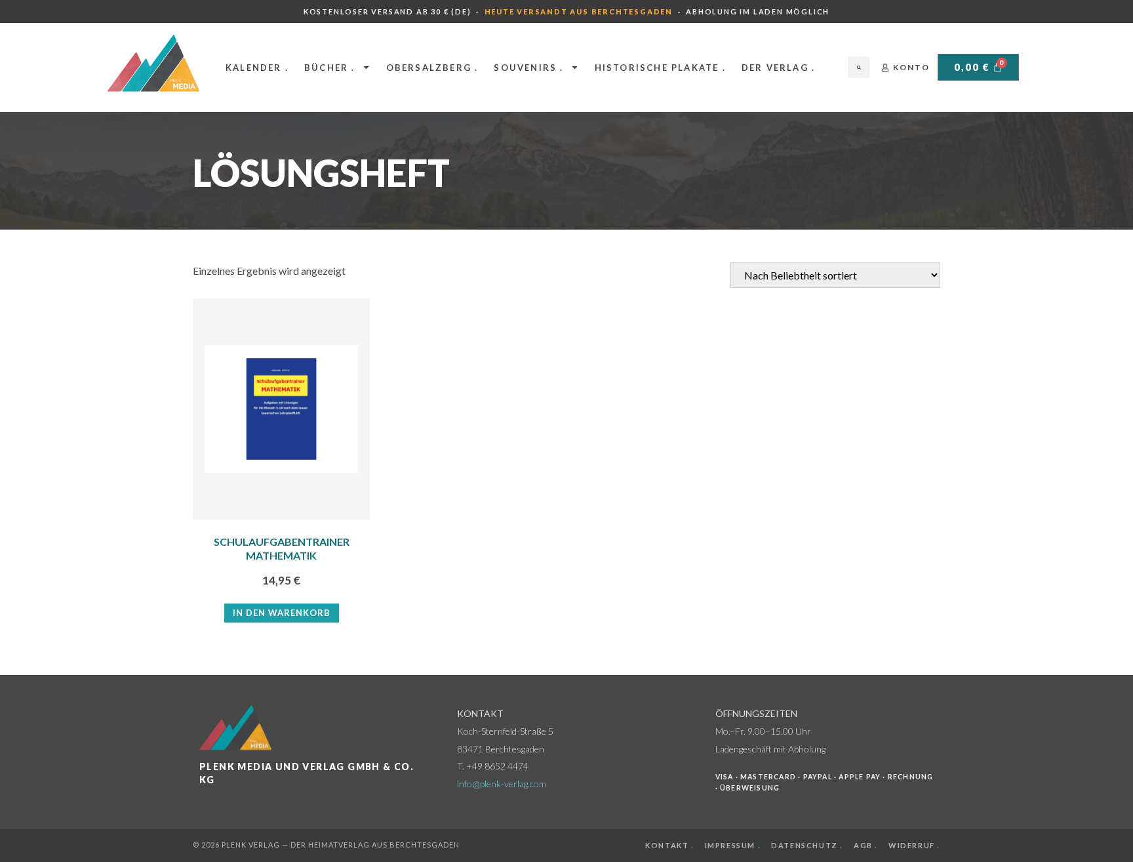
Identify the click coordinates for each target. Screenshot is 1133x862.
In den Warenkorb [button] (281, 612)
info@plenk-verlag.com (501, 783)
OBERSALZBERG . (432, 67)
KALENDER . (257, 67)
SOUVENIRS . (528, 67)
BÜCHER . (329, 67)
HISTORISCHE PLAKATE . (660, 67)
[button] (858, 67)
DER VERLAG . (778, 67)
